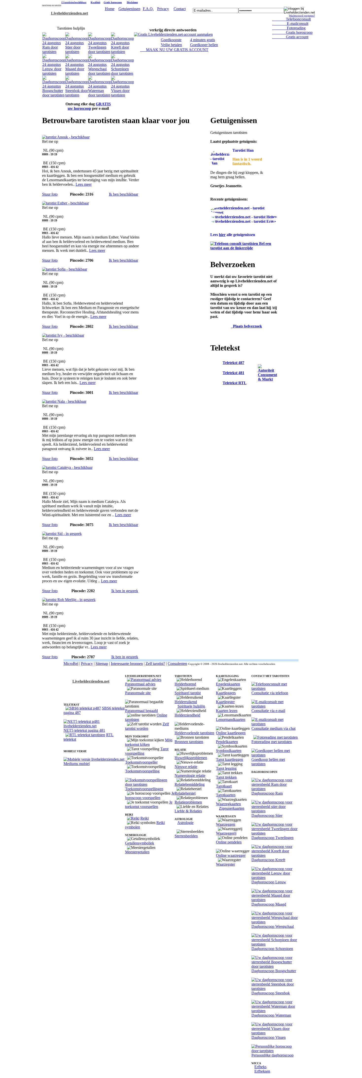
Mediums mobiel (77, 764)
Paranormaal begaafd (141, 711)
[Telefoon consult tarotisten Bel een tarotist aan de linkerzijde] (243, 248)
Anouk (47, 132)
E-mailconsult (290, 23)
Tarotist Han (243, 150)
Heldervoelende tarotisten (194, 733)
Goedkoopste (171, 40)
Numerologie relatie (190, 775)
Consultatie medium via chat (273, 728)
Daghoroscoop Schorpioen (272, 949)
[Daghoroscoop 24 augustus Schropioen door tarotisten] (122, 73)
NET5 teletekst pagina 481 (84, 730)
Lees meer (84, 184)
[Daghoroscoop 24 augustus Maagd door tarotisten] (76, 73)
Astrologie (185, 823)
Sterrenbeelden (186, 836)
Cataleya (49, 463)
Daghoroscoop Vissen (268, 1037)
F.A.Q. (148, 9)
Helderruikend (186, 702)
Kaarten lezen (226, 711)
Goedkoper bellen (204, 45)
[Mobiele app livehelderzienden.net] (94, 759)
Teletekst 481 (233, 373)
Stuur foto (50, 194)
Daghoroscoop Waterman (271, 1015)
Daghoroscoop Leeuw (268, 882)
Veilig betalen (171, 45)
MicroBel (71, 663)
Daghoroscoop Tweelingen (272, 838)
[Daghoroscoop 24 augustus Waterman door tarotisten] (99, 95)
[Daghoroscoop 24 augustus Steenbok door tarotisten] (76, 95)
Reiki (144, 818)
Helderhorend (185, 684)
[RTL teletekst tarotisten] (85, 735)
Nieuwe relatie (186, 767)
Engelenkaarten (228, 684)
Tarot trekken (226, 777)
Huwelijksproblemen (191, 758)
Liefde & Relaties (188, 811)
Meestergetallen (137, 852)
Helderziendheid (187, 715)
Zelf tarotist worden (147, 726)
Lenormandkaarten (230, 719)
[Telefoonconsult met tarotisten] (274, 688)
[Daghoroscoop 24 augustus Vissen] (122, 95)
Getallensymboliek (139, 843)
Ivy (44, 331)
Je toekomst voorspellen (148, 804)
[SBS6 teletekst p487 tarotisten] (83, 708)
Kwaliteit (95, 2)
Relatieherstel (185, 793)
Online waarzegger (231, 855)
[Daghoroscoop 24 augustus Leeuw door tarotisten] (53, 73)
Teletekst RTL (235, 383)
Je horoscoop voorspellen (150, 795)
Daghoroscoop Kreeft (268, 860)
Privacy (163, 9)
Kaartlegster (225, 702)
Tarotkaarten (225, 795)
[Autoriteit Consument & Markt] (267, 379)
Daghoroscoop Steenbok (270, 993)
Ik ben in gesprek (124, 591)
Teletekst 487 (233, 363)
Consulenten (177, 663)
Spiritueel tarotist (188, 693)
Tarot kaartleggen (229, 759)
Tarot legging (226, 768)
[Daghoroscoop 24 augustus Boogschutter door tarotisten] (53, 95)
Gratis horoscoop (113, 2)
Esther (47, 199)
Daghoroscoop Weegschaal (272, 926)
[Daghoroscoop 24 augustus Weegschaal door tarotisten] (99, 73)
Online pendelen (229, 842)
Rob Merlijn (51, 595)
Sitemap (102, 663)
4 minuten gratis (202, 40)
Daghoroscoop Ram (267, 793)
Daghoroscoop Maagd (268, 904)
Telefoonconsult (291, 19)
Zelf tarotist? (155, 663)
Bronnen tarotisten (189, 742)
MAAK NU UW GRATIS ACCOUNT (174, 50)
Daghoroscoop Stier (266, 815)
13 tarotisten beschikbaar (73, 2)
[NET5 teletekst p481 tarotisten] (94, 726)
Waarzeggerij (226, 833)
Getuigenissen (129, 9)
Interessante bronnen (127, 663)
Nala (45, 397)
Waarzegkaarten (228, 804)
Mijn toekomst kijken (148, 742)
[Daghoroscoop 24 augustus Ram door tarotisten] (53, 52)
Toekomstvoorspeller (141, 762)
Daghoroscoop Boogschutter (273, 971)
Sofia (46, 265)
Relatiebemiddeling (190, 784)
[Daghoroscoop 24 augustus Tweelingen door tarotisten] (99, 52)
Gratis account (290, 37)
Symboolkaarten (228, 751)
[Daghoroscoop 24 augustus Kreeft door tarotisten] (122, 52)
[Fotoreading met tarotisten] (275, 737)
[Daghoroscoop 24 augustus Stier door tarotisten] (76, 52)
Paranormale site (138, 693)
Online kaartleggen (231, 733)
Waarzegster (225, 864)
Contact (180, 9)
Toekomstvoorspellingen (144, 789)
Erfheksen (262, 1071)
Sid (44, 529)
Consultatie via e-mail (268, 711)
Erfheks (260, 1067)
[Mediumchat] (274, 724)
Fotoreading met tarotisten (271, 742)
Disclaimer (132, 2)
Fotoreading (289, 28)
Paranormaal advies (140, 684)
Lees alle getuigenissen (232, 235)
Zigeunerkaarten (231, 808)
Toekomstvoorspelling (142, 771)
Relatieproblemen (188, 802)
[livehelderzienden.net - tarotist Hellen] (244, 217)
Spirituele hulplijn (191, 706)
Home (110, 9)
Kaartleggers (226, 693)
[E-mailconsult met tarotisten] (274, 706)
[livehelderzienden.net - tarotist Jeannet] (243, 212)
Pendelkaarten (227, 742)
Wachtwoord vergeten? (302, 15)
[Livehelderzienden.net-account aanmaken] (173, 34)
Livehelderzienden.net (69, 13)
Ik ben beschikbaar (123, 194)
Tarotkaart (224, 786)
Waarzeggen (225, 824)
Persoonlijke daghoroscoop (272, 1055)
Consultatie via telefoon (269, 693)
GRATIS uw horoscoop (89, 106)
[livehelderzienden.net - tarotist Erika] (243, 221)
